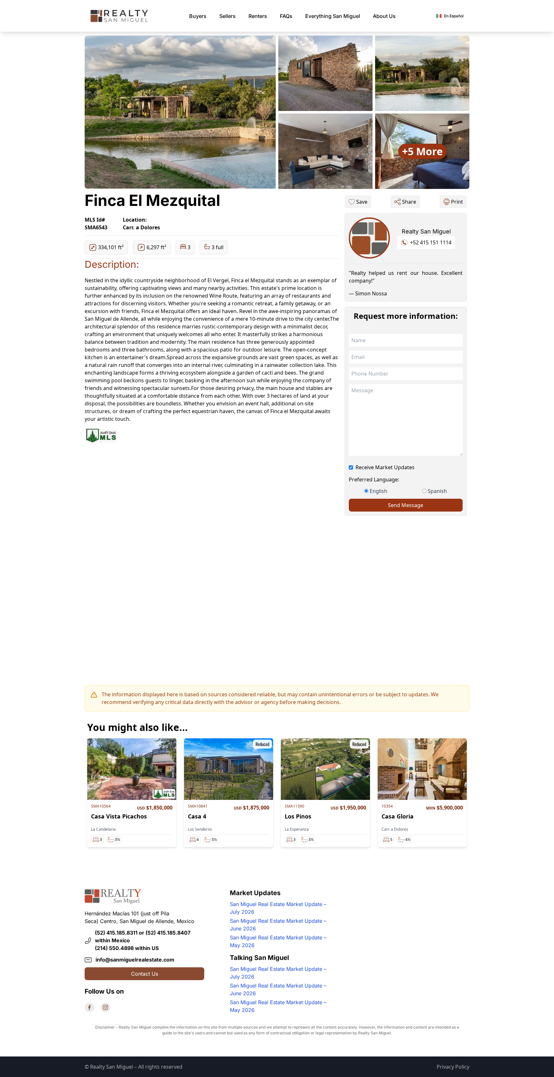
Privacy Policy (453, 1066)
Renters (257, 16)
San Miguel (332, 16)
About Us (384, 16)
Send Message (405, 505)
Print (457, 201)
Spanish (437, 491)
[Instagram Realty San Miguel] (105, 1007)
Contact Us (144, 974)
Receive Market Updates (385, 467)
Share (409, 201)
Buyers (197, 16)
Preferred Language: (374, 479)
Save (361, 201)
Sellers (227, 16)
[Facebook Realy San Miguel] (89, 1007)
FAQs (286, 16)
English (378, 491)
